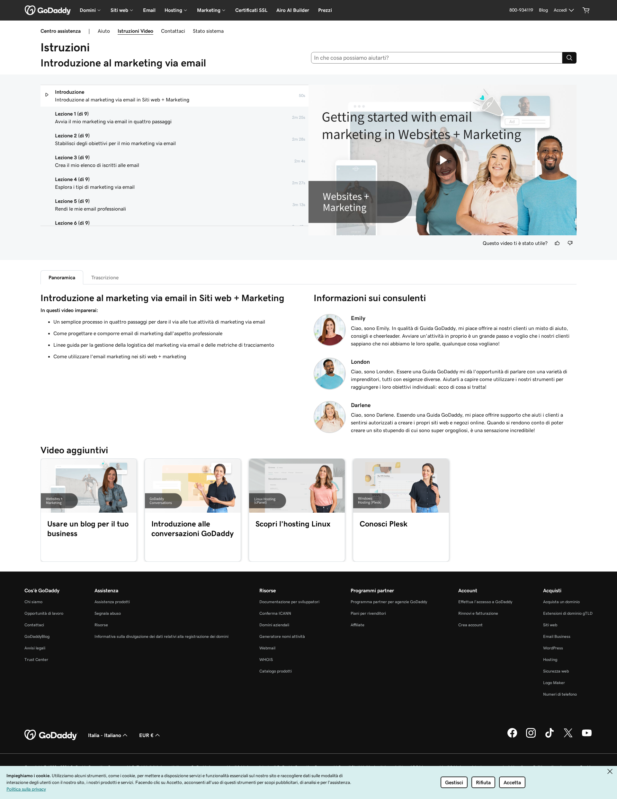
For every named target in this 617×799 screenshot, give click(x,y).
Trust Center (36, 659)
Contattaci (173, 30)
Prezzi (325, 10)
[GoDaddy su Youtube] (587, 736)
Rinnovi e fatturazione (478, 613)
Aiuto (104, 30)
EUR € (146, 735)
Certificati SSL (251, 10)
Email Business (556, 636)
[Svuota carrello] (586, 10)
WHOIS (266, 659)
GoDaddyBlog (36, 636)
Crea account (470, 625)
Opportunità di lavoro (43, 613)
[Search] (569, 58)
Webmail (267, 648)
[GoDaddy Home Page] (51, 735)
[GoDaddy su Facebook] (512, 736)
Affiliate (357, 625)
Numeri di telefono (560, 694)
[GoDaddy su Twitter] (568, 736)
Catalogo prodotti (275, 671)
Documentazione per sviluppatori (289, 602)
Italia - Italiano (104, 735)
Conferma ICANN (275, 613)
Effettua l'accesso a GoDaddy (485, 602)
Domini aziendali (274, 625)
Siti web (550, 625)
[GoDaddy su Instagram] (531, 736)
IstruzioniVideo (135, 30)
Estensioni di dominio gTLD (568, 613)
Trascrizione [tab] (105, 277)
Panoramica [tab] (62, 277)
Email (149, 10)
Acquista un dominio (561, 602)
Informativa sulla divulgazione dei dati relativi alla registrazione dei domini (161, 636)
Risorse (101, 625)
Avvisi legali (34, 648)
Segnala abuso (107, 613)
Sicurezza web (556, 671)
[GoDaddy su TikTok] (549, 736)
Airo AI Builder (292, 10)
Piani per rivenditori (368, 613)
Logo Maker (554, 683)
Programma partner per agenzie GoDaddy (389, 602)
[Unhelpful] (570, 243)
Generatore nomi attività (282, 636)
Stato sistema (208, 30)
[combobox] (437, 58)
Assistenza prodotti (112, 602)
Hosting (550, 659)
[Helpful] (557, 243)
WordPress (553, 648)
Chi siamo (33, 602)
